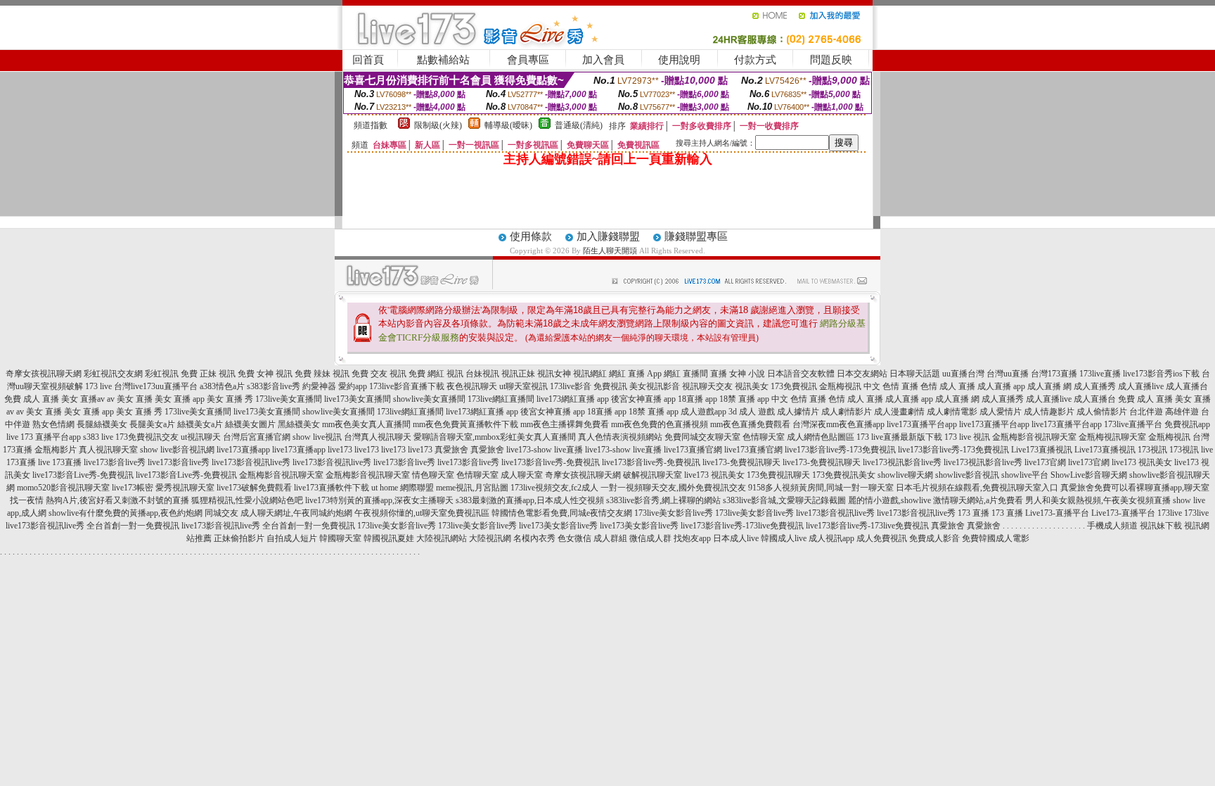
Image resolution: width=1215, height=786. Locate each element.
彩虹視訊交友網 (113, 374)
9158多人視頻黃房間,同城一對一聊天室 (821, 488)
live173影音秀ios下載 (1161, 374)
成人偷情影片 (1101, 412)
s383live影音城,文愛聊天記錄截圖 (784, 500)
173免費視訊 (794, 386)
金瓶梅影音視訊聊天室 (1034, 437)
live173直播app (243, 450)
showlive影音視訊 (967, 475)
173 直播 (973, 513)
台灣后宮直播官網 (256, 437)
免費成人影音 (934, 538)
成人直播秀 (1095, 386)
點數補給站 (443, 59)
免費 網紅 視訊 (436, 374)
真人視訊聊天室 (108, 450)
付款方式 (755, 59)
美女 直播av (83, 399)
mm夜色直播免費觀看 (750, 424)
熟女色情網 (53, 424)
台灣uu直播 (1007, 374)
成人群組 (610, 538)
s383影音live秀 (273, 386)
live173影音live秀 (115, 462)
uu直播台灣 (963, 374)
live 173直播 (60, 462)
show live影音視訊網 (177, 450)
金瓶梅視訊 (840, 386)
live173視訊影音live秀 (902, 462)
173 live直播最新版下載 (899, 437)
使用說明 (679, 59)
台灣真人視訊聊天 (377, 437)
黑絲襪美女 (299, 424)
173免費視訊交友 (147, 437)
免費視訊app (1187, 424)
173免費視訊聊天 (778, 475)
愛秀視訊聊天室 (184, 488)
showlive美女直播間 (429, 399)
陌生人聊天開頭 (610, 250)
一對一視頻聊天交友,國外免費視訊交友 (673, 488)
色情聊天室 (763, 437)
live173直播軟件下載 (331, 488)
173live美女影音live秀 (673, 513)
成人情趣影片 (1049, 412)
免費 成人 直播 (31, 399)
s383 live (98, 437)
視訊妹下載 (1161, 526)
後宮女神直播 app (643, 399)
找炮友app (692, 538)
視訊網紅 (590, 374)
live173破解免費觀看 (254, 488)
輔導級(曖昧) (508, 125)
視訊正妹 (518, 374)
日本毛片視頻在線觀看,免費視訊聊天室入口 (977, 488)
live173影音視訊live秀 (251, 462)
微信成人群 (650, 538)
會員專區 (528, 59)
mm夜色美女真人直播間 (366, 424)
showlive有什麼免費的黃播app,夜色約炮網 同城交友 (143, 513)
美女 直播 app (180, 399)
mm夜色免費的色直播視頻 (659, 424)
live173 (340, 450)
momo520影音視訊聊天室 (63, 488)
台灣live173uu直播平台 (156, 386)
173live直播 (1100, 374)
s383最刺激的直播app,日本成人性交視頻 (530, 500)
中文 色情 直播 (890, 386)
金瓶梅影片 (55, 450)
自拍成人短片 (291, 538)
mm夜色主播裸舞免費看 (564, 424)
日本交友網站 (862, 374)
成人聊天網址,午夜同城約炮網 (296, 513)
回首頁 (368, 59)
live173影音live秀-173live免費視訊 (742, 526)
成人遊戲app (703, 412)
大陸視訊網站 (441, 538)
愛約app (352, 386)
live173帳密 (132, 488)
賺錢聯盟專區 (696, 236)
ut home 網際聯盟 (402, 488)
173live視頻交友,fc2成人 (554, 488)
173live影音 (570, 386)
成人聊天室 (522, 475)
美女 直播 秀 (230, 399)
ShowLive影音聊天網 (1088, 475)
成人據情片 (798, 412)
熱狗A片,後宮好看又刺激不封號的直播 (117, 500)
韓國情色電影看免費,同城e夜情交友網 (561, 513)
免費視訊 (610, 386)
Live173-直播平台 (1057, 513)
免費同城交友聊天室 (702, 437)
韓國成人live (783, 538)
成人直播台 (1187, 386)
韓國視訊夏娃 (389, 538)
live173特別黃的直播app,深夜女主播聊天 (379, 500)
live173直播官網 (693, 450)
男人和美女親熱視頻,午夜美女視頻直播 (1098, 500)
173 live (98, 386)
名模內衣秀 (534, 538)
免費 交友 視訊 (379, 374)
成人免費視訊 (881, 538)
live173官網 (1045, 462)
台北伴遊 (1146, 412)
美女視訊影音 (654, 386)
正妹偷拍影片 (239, 538)
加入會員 (603, 59)
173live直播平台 (1133, 424)
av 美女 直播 (130, 399)
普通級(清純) (579, 125)
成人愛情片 (1000, 412)
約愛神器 (319, 386)
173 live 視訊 (967, 437)
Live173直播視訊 (1041, 450)
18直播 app (697, 399)
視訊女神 (554, 374)
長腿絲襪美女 (102, 424)
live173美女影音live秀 (558, 526)
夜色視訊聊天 (471, 386)
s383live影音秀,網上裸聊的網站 (663, 500)
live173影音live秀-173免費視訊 (840, 450)
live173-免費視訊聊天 (741, 462)
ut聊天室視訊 (523, 386)
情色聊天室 (433, 475)
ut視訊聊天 (201, 437)
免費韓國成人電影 (995, 538)
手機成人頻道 (1112, 526)
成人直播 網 (1049, 386)
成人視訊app (831, 538)
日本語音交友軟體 (801, 374)
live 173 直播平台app (43, 437)
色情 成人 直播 (947, 386)
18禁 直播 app (744, 399)
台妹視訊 (482, 374)
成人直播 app (1001, 386)
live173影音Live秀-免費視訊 (83, 475)
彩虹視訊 (162, 374)
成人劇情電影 (952, 412)
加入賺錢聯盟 (608, 236)
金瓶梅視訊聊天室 (1112, 437)
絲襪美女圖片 (250, 424)
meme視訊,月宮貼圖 (472, 488)
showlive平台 (1024, 475)
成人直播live (1141, 386)
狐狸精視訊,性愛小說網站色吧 (247, 500)
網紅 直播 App (635, 374)
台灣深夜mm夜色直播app (838, 424)
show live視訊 (317, 437)
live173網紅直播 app (572, 399)
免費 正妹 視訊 (208, 374)
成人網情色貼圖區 (820, 437)
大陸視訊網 (490, 538)
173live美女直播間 (288, 399)
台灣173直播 (1054, 374)
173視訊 (1152, 450)
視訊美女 (752, 386)
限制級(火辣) (438, 125)
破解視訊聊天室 (652, 475)
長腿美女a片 (152, 424)
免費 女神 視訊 (265, 374)
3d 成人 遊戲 (751, 412)
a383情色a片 (222, 386)
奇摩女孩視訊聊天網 (44, 374)
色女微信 (574, 538)
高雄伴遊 (1182, 412)
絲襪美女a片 (200, 424)
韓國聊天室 (340, 538)
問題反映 (831, 59)
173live (1169, 513)
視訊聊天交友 (707, 386)
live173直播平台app (922, 424)
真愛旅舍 (451, 450)
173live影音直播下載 (406, 386)
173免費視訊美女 (843, 475)
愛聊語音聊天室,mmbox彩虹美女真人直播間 (494, 437)
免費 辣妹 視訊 (322, 374)
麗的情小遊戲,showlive (889, 500)
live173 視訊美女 (1142, 462)
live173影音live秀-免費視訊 (550, 462)
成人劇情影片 (846, 412)
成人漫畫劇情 (899, 412)
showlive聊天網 (905, 475)
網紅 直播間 (686, 374)
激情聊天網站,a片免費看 (978, 500)
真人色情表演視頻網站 (620, 437)
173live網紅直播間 (501, 399)
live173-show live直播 (544, 450)
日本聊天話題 (914, 374)
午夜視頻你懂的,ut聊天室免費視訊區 (421, 513)
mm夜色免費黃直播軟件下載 (465, 424)
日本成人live (736, 538)
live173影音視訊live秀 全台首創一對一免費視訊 (92, 526)
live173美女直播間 (357, 399)
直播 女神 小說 (737, 374)
